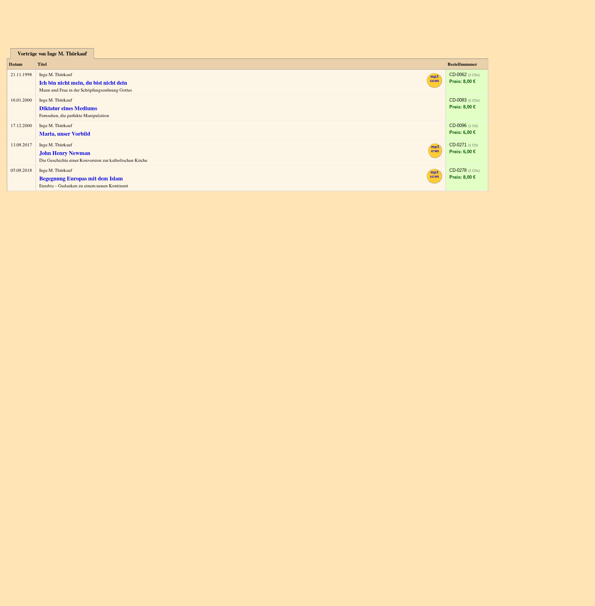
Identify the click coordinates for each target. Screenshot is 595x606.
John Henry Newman (64, 153)
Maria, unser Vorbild (64, 133)
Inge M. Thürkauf (55, 74)
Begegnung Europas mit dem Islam (81, 178)
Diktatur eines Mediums (68, 108)
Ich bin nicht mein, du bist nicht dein (83, 83)
